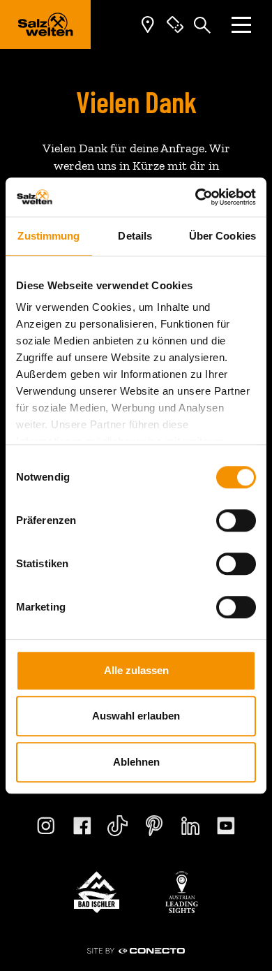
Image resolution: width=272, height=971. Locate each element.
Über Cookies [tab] (222, 236)
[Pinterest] (154, 825)
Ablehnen (136, 762)
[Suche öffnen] (202, 24)
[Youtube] (226, 825)
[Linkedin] (190, 825)
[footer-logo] (97, 892)
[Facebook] (82, 825)
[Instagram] (46, 825)
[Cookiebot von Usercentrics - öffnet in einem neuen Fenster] (195, 197)
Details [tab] (135, 236)
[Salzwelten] (45, 24)
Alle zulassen (136, 670)
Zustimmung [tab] (48, 236)
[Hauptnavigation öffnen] (241, 25)
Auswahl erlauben (136, 716)
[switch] (236, 520)
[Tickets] (175, 25)
